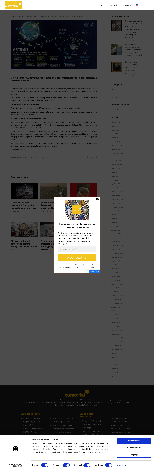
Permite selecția (134, 448)
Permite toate (134, 441)
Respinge (134, 455)
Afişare (120, 465)
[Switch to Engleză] (137, 5)
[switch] (66, 465)
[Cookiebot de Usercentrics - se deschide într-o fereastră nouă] (15, 465)
